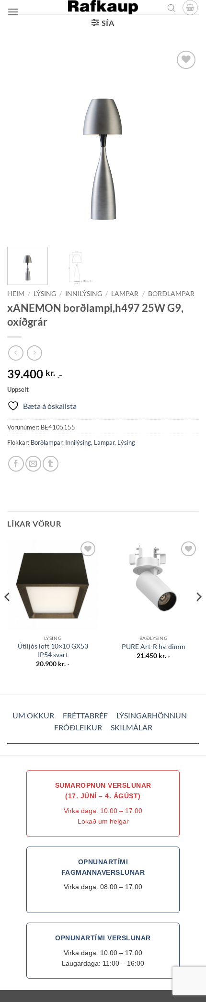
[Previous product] (34, 352)
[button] (13, 11)
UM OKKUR (33, 715)
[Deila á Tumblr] (50, 464)
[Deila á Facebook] (16, 464)
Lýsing (45, 293)
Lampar (124, 293)
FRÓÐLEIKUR (78, 727)
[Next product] (15, 352)
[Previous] (23, 144)
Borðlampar (171, 293)
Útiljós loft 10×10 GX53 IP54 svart (53, 650)
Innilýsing (83, 293)
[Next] (183, 144)
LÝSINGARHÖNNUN (151, 715)
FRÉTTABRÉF (85, 715)
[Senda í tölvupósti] (33, 464)
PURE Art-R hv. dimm (153, 646)
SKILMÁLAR (131, 727)
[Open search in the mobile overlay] (171, 7)
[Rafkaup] (103, 7)
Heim (15, 293)
